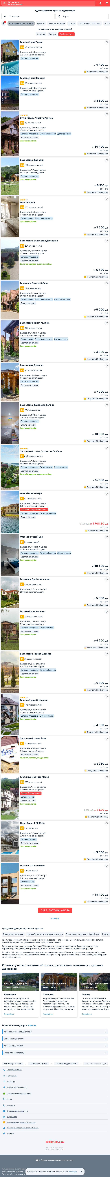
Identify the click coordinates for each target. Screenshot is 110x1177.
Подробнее (9, 1014)
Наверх (55, 918)
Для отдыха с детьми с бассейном (82, 934)
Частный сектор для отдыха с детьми (45, 934)
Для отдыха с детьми (13, 934)
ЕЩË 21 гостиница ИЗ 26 (55, 910)
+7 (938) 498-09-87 (14, 1070)
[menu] (107, 3)
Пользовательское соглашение (14, 1169)
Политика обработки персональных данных (19, 1174)
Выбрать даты (66, 34)
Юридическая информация (12, 1171)
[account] (100, 3)
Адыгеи (32, 1025)
